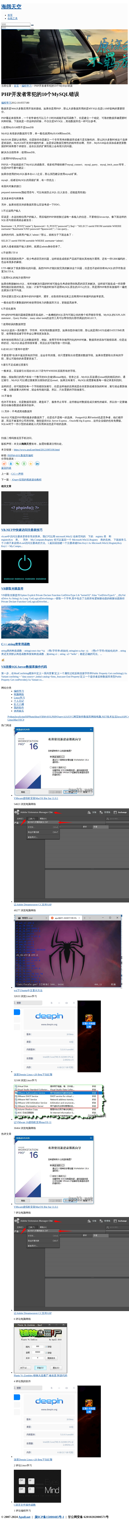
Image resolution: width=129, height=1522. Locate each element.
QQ (10, 463)
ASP (123, 716)
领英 (37, 463)
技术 (109, 716)
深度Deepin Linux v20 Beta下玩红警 (33, 1074)
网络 (93, 716)
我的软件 (19, 707)
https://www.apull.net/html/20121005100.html (37, 449)
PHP (10, 455)
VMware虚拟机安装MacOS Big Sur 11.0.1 (36, 798)
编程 (30, 455)
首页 (10, 15)
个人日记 (19, 701)
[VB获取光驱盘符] (24, 582)
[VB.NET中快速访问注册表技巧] (24, 523)
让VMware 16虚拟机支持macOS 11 (32, 1122)
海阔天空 (11, 6)
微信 (17, 463)
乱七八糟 (19, 704)
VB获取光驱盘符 (12, 588)
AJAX (66, 716)
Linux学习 (19, 697)
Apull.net (24, 1517)
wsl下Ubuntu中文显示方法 (28, 990)
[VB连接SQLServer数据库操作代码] (2, 660)
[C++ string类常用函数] (24, 637)
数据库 (24, 455)
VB (41, 716)
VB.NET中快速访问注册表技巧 (21, 530)
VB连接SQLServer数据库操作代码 (24, 666)
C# (22, 719)
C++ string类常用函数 (15, 644)
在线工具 (13, 18)
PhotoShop (34, 716)
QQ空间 (30, 463)
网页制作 (78, 716)
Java (119, 716)
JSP (27, 716)
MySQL (16, 455)
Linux (11, 719)
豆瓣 (24, 463)
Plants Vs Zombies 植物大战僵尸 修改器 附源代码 (40, 1375)
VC (71, 716)
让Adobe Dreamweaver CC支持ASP (33, 904)
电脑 (98, 716)
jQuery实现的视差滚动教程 (26, 479)
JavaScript (20, 716)
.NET (104, 716)
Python (11, 716)
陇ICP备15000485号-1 (49, 1517)
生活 (114, 716)
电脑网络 (19, 694)
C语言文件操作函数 (25, 1504)
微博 (4, 463)
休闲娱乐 (19, 711)
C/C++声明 (17, 473)
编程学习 (27, 85)
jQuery (59, 716)
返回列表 (6, 468)
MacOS (17, 719)
